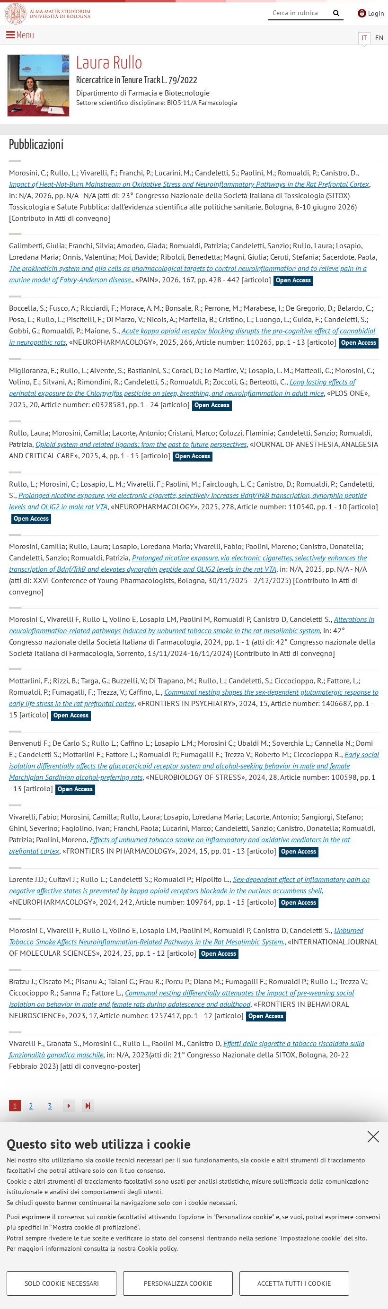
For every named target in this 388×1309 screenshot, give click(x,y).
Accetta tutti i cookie (294, 1283)
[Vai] (336, 13)
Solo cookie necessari (62, 1283)
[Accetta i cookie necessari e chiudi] (373, 1136)
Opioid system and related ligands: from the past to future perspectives (141, 444)
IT (364, 38)
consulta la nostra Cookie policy (130, 1248)
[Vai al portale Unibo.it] (48, 13)
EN (379, 38)
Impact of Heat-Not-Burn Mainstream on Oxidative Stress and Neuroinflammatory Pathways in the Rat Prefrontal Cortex (189, 184)
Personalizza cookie (178, 1283)
